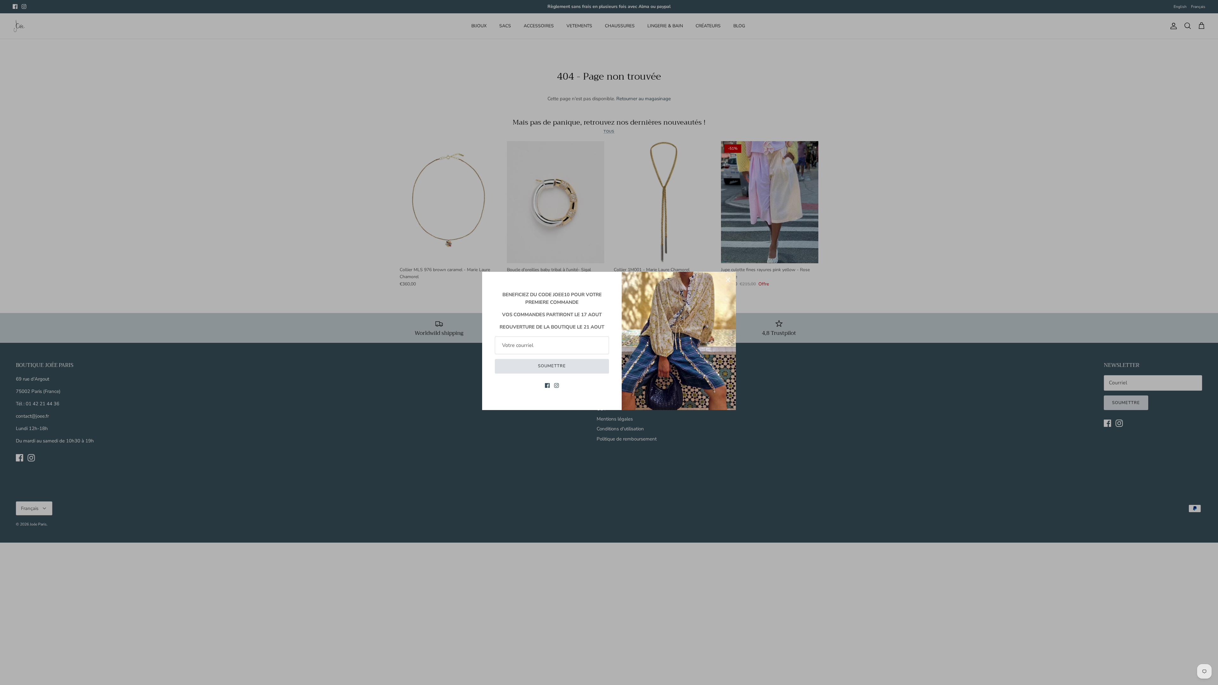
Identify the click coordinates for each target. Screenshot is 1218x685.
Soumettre (552, 366)
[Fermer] (728, 280)
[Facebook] (547, 385)
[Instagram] (556, 385)
